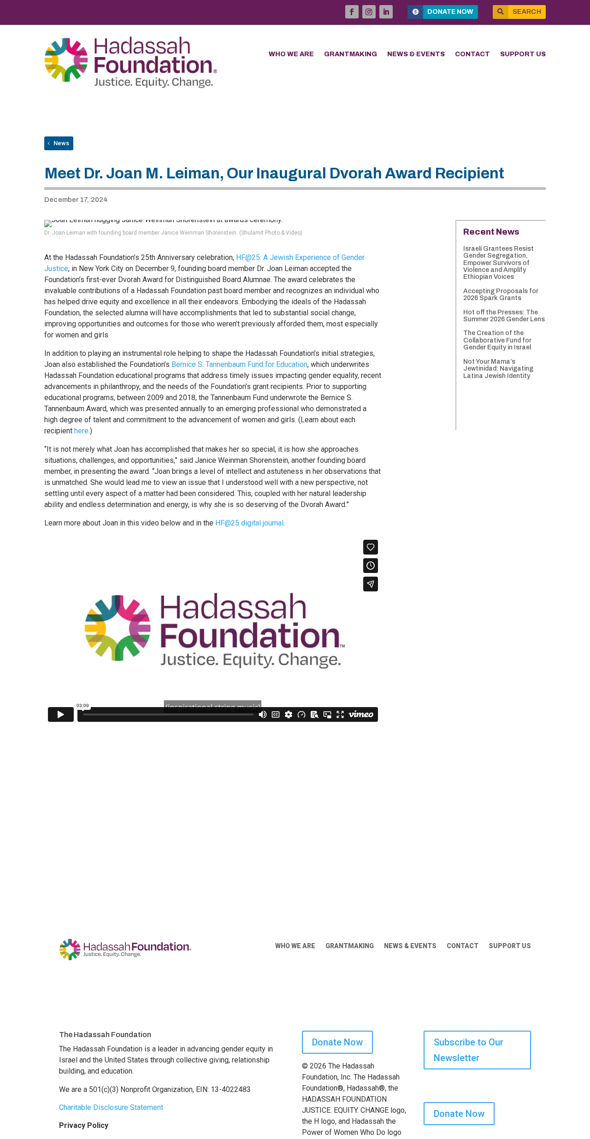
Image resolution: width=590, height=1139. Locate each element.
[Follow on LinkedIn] (386, 11)
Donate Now (450, 11)
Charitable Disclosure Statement (111, 1107)
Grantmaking (350, 54)
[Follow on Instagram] (369, 11)
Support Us (523, 54)
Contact (472, 54)
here (81, 430)
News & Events (416, 54)
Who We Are (291, 54)
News (61, 143)
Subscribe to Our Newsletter (468, 1050)
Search (527, 11)
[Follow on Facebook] (352, 11)
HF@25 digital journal (249, 523)
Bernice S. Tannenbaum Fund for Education (239, 364)
